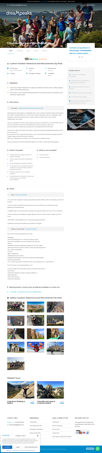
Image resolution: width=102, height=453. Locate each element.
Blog (84, 12)
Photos (36, 50)
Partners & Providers (35, 433)
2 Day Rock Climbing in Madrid (16, 402)
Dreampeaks (33, 422)
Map (28, 50)
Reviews (44, 50)
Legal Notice (55, 422)
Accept (7, 447)
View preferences (31, 447)
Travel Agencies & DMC (36, 425)
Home (44, 12)
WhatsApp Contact (78, 123)
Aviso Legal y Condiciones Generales (27, 450)
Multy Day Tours (66, 12)
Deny (18, 447)
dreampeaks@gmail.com (18, 5)
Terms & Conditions (57, 425)
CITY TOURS (43, 1)
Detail (10, 50)
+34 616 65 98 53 (89, 5)
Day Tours (53, 12)
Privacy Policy (16, 450)
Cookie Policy (9, 450)
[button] (38, 435)
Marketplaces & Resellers (36, 429)
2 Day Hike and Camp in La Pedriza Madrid (46, 402)
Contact (92, 12)
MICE (77, 12)
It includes (20, 50)
